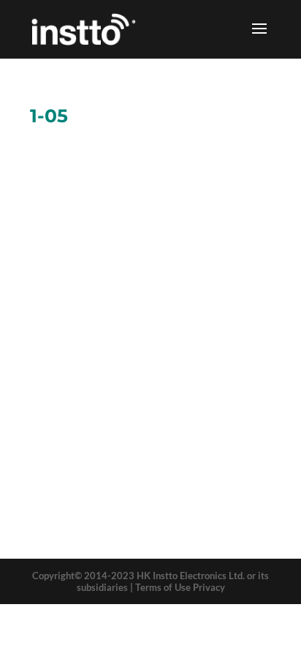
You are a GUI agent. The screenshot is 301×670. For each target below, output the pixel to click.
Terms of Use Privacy (180, 587)
